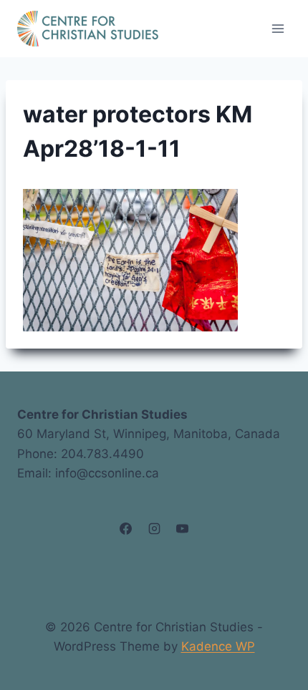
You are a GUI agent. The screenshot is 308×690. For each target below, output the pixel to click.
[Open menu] (277, 28)
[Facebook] (126, 529)
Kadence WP (218, 646)
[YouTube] (182, 529)
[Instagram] (154, 529)
